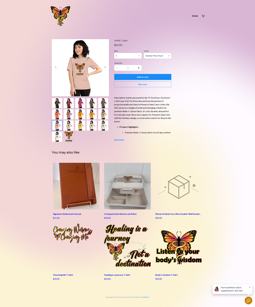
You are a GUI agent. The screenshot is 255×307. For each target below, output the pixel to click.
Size (116, 51)
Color (146, 51)
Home (195, 16)
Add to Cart (143, 77)
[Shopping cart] (203, 16)
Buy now (143, 84)
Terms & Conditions (142, 297)
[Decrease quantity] (117, 68)
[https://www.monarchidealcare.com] (60, 16)
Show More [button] (119, 139)
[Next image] (105, 67)
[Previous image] (55, 67)
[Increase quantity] (139, 68)
